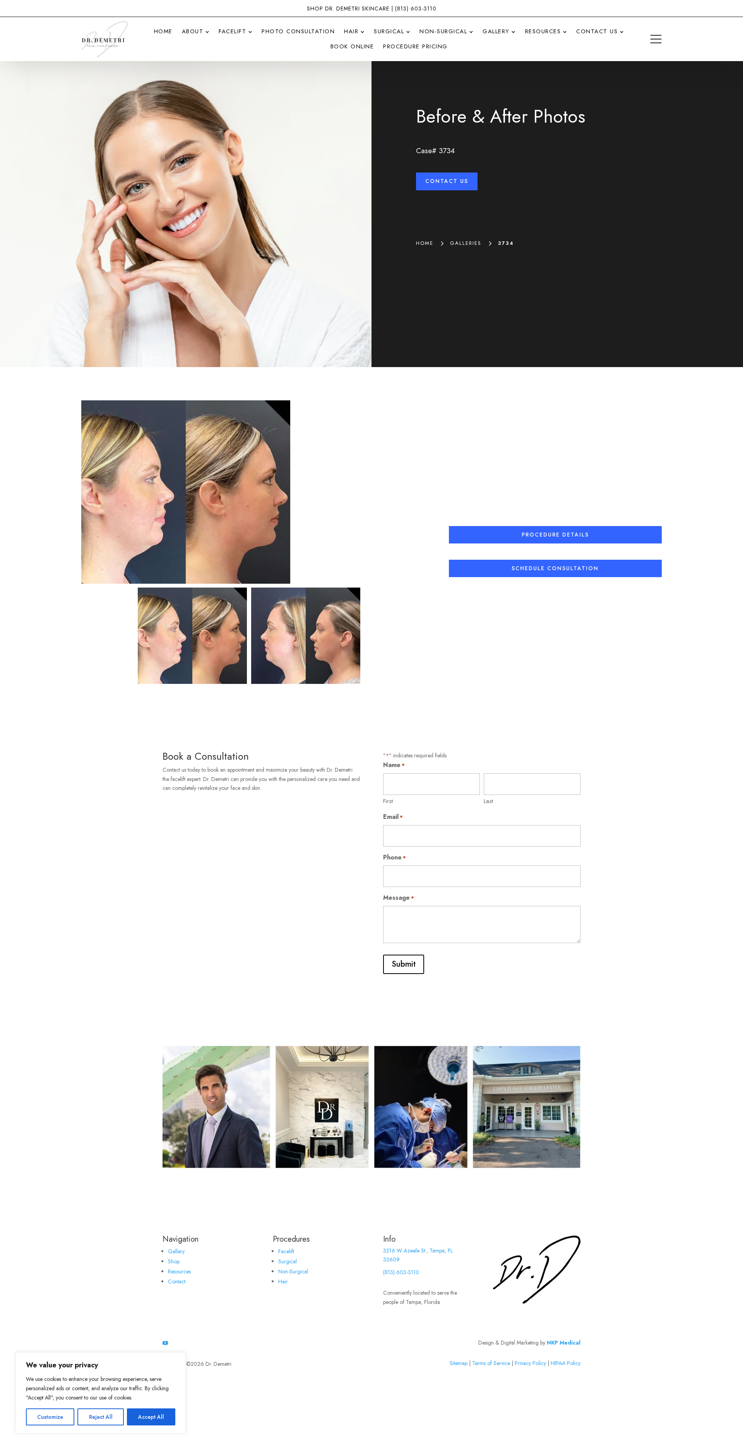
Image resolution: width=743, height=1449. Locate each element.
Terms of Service (491, 1363)
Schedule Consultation (555, 568)
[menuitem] (163, 31)
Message (398, 897)
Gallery (176, 1251)
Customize (50, 1417)
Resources (179, 1271)
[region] (100, 1393)
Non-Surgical (293, 1271)
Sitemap (458, 1363)
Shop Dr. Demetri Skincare (348, 8)
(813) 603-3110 (416, 8)
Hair (283, 1281)
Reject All (101, 1417)
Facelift (286, 1251)
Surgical (287, 1261)
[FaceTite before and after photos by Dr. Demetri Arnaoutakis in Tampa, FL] (249, 492)
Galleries (465, 243)
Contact (176, 1281)
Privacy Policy (530, 1363)
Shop (174, 1261)
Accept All (151, 1417)
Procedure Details (555, 534)
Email (393, 816)
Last (488, 801)
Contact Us (446, 181)
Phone (394, 857)
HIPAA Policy (565, 1363)
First (388, 801)
